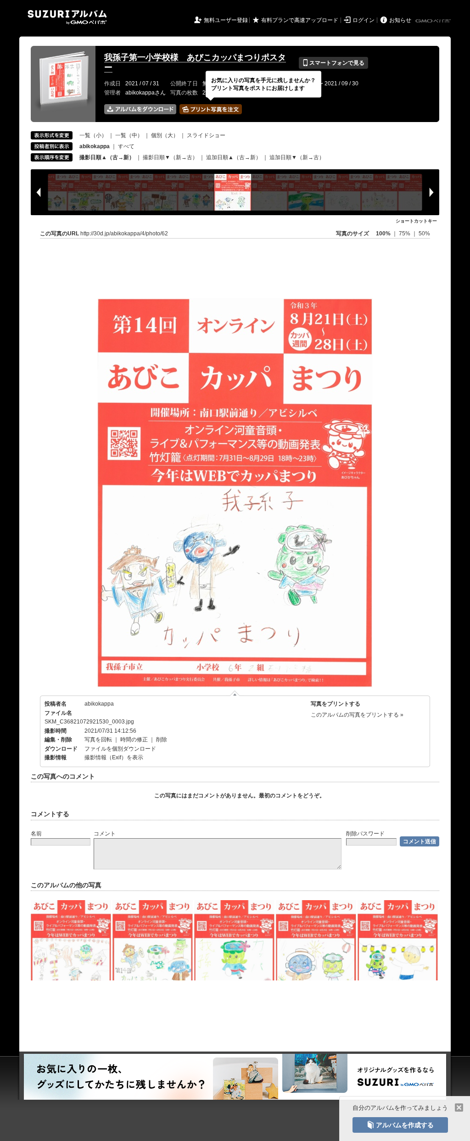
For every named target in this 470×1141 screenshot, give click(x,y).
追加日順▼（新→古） (297, 157)
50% (424, 233)
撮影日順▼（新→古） (170, 157)
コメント (105, 833)
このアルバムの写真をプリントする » (357, 715)
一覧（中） (129, 135)
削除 (161, 739)
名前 (36, 833)
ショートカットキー (416, 220)
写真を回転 (98, 739)
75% (405, 233)
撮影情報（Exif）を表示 (113, 757)
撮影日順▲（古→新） (106, 157)
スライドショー (206, 135)
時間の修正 (134, 739)
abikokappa (99, 704)
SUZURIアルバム (67, 17)
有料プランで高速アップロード (299, 20)
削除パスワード (365, 833)
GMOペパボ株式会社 (433, 21)
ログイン (363, 20)
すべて (126, 146)
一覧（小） (93, 135)
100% (383, 233)
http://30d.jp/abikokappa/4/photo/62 (124, 233)
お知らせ (400, 20)
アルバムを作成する (400, 1125)
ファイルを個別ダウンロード (120, 749)
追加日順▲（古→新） (233, 157)
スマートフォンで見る (333, 63)
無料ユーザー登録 (226, 20)
